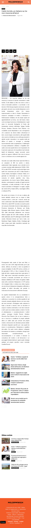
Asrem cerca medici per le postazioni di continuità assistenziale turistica (19, 400)
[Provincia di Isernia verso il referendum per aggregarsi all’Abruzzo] (6, 457)
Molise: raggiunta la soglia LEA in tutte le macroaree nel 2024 (20, 374)
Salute (7, 6)
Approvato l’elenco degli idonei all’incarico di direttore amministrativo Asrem (20, 366)
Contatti (10, 521)
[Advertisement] (15, 33)
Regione (13, 451)
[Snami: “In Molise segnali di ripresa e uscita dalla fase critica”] (6, 359)
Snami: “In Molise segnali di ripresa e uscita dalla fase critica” (19, 358)
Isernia (13, 460)
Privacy (16, 521)
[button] (28, 2)
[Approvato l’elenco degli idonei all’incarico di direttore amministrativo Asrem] (6, 367)
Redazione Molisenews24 (9, 15)
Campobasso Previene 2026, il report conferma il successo (20, 382)
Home (3, 6)
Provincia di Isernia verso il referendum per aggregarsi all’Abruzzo (18, 457)
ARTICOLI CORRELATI (8, 350)
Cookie (21, 521)
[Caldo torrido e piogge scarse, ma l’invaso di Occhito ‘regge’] (6, 466)
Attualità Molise (15, 442)
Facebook (17, 523)
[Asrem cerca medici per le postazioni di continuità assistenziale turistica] (6, 400)
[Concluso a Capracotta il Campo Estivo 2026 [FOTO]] (6, 441)
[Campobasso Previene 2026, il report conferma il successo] (6, 383)
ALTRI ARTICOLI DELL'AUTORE (10, 352)
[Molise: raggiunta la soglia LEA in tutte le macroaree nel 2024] (6, 375)
